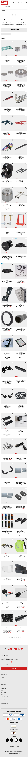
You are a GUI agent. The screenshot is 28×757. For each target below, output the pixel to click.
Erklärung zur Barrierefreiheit (7, 699)
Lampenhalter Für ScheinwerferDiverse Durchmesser (21, 407)
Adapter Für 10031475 (7, 133)
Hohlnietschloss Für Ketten (7, 556)
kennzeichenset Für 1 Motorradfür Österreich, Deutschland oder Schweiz (21, 482)
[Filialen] (13, 2)
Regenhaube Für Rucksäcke (21, 556)
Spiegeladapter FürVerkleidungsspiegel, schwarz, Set (21, 532)
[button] (26, 7)
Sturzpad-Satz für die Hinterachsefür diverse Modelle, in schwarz (21, 605)
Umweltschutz (4, 701)
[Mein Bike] (18, 2)
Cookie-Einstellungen (5, 703)
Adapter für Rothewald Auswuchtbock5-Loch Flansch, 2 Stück (7, 85)
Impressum (3, 688)
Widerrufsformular (4, 696)
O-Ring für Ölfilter (21, 281)
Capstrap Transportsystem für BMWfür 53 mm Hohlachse (7, 605)
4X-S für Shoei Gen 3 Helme (21, 256)
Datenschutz (3, 692)
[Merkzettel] (22, 2)
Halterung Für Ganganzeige (7, 305)
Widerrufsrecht (4, 694)
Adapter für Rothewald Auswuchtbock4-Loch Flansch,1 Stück (21, 85)
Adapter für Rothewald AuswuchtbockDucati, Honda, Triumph (21, 60)
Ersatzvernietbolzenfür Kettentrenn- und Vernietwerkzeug (7, 207)
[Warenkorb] (26, 2)
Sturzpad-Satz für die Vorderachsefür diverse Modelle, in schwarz (7, 630)
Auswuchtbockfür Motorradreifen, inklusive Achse (20, 232)
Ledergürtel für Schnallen (20, 579)
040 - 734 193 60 (15, 649)
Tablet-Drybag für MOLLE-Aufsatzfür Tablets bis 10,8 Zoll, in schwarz (21, 355)
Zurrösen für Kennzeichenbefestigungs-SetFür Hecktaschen (7, 433)
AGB (2, 690)
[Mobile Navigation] (2, 7)
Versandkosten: (7, 751)
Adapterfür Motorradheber (21, 205)
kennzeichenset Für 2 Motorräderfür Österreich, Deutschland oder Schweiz (7, 507)
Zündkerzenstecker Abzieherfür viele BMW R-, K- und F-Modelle (7, 257)
